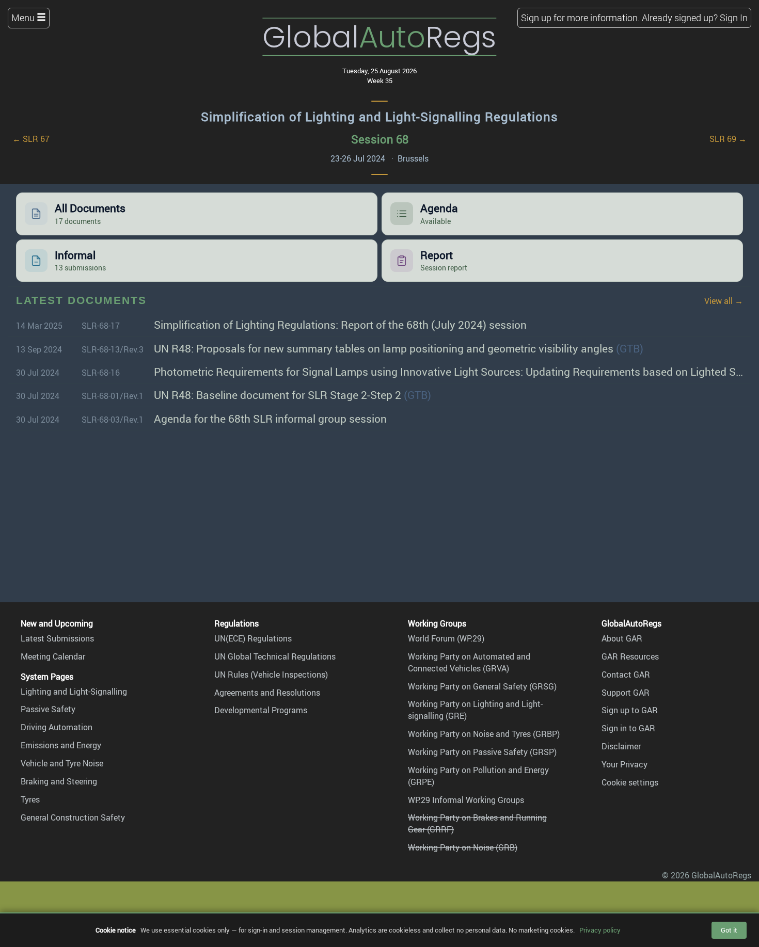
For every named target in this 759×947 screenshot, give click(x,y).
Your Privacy (624, 764)
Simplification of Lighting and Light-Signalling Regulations (379, 116)
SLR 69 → (728, 139)
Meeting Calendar (53, 656)
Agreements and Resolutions (267, 692)
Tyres (30, 799)
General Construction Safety (73, 817)
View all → (723, 301)
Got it (729, 930)
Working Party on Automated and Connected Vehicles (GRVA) (469, 662)
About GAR (622, 638)
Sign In (734, 17)
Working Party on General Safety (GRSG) (482, 686)
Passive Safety (48, 709)
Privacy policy (600, 930)
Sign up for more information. (580, 17)
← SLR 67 (31, 139)
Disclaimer (621, 746)
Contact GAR (626, 674)
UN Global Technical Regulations (275, 656)
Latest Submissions (57, 638)
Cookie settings (630, 782)
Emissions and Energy (61, 745)
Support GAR (626, 692)
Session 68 (379, 139)
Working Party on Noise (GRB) (462, 847)
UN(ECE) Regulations (253, 638)
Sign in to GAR (628, 728)
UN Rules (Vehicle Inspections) (271, 674)
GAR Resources (630, 656)
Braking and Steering (59, 781)
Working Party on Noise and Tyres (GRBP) (484, 734)
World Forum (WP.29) (446, 638)
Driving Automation (56, 727)
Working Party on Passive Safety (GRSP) (482, 752)
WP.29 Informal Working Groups (466, 800)
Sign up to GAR (630, 710)
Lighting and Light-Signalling (74, 691)
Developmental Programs (260, 710)
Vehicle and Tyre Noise (62, 763)
